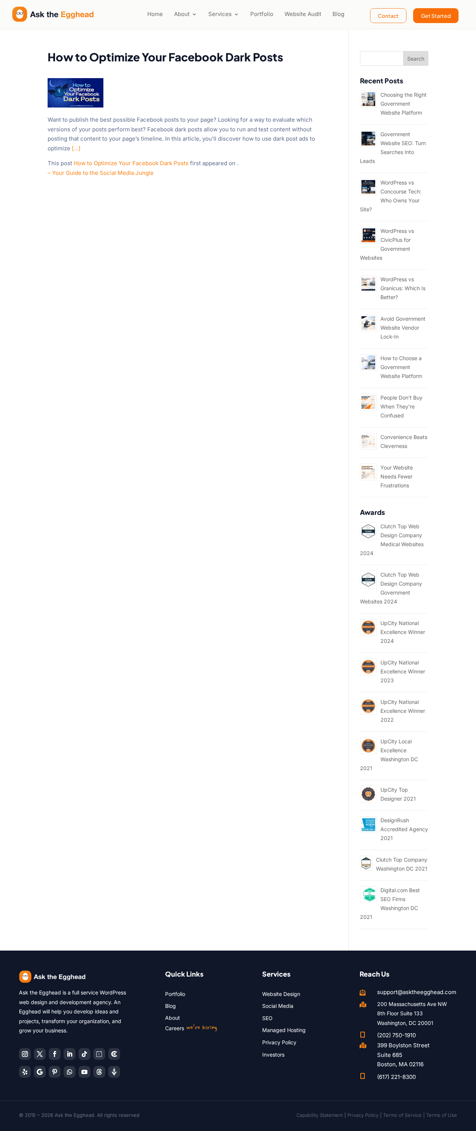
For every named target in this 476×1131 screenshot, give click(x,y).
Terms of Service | (404, 1115)
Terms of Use (441, 1115)
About (182, 13)
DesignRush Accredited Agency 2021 (404, 829)
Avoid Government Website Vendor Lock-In (402, 327)
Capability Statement (319, 1115)
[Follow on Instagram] (25, 1054)
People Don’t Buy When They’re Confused (401, 406)
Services (220, 13)
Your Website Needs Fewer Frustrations (396, 476)
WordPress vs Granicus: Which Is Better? (402, 288)
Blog (338, 13)
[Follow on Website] (114, 1072)
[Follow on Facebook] (55, 1054)
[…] (76, 148)
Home (155, 13)
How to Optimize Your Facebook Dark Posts (131, 163)
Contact (388, 15)
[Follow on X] (40, 1054)
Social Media (277, 1006)
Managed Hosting (284, 1030)
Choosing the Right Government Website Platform (403, 104)
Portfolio (261, 13)
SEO (267, 1018)
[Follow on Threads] (99, 1072)
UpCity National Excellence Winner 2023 (402, 671)
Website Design (281, 994)
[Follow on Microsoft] (114, 1054)
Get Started (436, 15)
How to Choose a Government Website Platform (401, 367)
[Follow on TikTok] (84, 1054)
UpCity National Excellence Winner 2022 (402, 711)
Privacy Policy (279, 1042)
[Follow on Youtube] (84, 1072)
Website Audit (302, 13)
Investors (273, 1054)
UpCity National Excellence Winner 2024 (402, 632)
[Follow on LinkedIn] (69, 1054)
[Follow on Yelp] (25, 1072)
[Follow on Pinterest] (55, 1072)
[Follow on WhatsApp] (69, 1072)
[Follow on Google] (40, 1072)
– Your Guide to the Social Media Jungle (101, 172)
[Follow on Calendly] (99, 1054)
